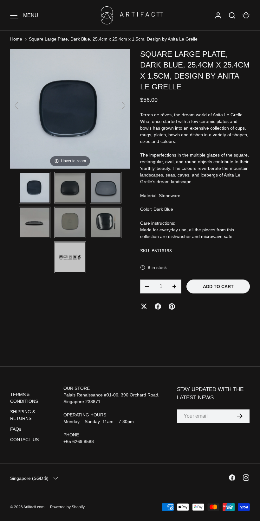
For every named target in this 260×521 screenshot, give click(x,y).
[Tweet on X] (144, 306)
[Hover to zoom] (70, 108)
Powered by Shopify (67, 507)
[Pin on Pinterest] (172, 306)
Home (16, 39)
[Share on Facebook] (158, 306)
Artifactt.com (33, 507)
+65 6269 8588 (78, 441)
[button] (246, 16)
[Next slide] (123, 105)
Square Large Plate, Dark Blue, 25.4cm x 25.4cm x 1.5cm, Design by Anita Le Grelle (113, 39)
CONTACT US (24, 439)
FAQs (15, 429)
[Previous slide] (16, 105)
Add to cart (218, 286)
